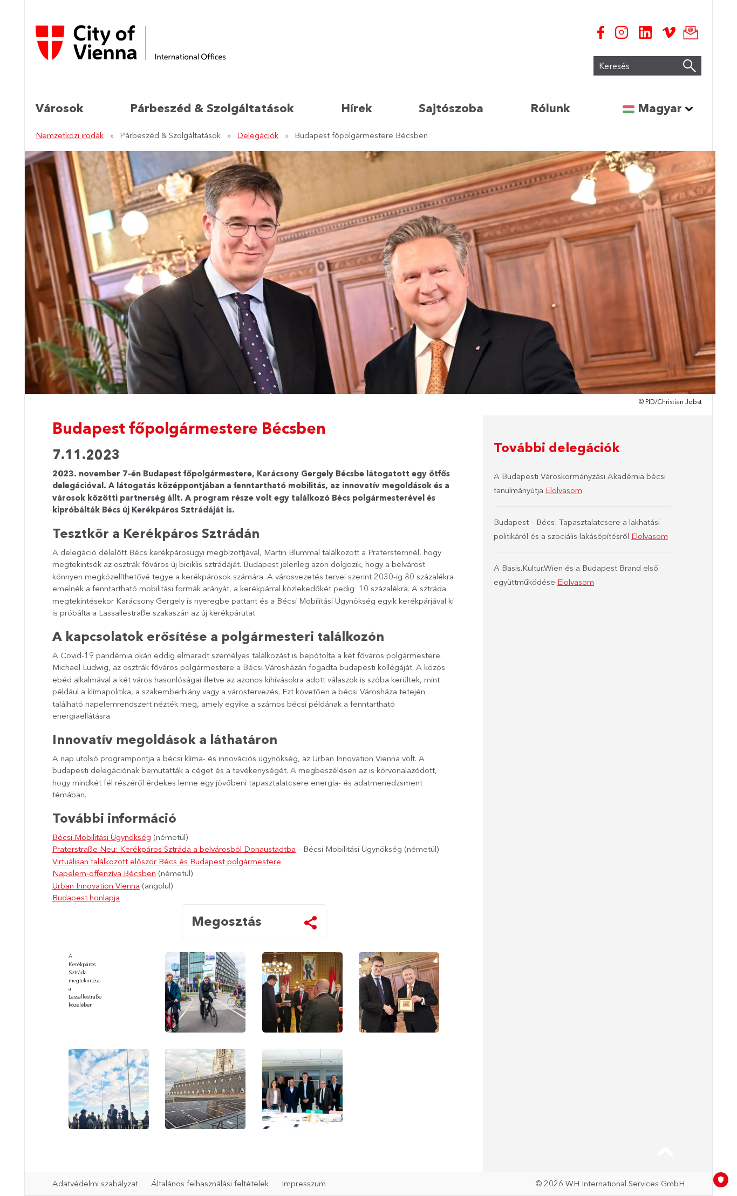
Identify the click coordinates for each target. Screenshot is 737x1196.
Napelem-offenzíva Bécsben (104, 873)
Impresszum (304, 1183)
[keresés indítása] (689, 65)
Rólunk (550, 108)
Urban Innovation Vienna (96, 885)
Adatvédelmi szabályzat (95, 1183)
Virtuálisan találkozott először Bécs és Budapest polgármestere (166, 861)
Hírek (356, 108)
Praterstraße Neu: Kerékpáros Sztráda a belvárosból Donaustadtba (174, 849)
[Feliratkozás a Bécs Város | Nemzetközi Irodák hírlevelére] (688, 32)
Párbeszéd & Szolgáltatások (212, 108)
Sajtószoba (451, 108)
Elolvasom (563, 490)
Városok (59, 108)
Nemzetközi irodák (70, 135)
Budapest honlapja (86, 897)
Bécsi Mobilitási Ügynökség (101, 837)
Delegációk (257, 135)
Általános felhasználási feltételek (210, 1183)
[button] (665, 1152)
